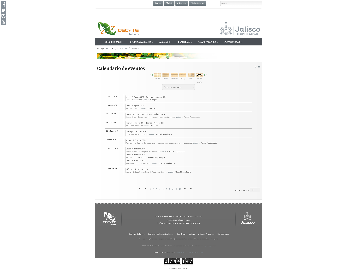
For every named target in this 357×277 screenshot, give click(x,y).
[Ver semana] (174, 74)
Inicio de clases (131, 157)
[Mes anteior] (151, 75)
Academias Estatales (133, 126)
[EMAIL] (259, 67)
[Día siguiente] (204, 75)
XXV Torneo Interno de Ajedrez (137, 163)
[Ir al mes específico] (199, 74)
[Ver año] (157, 74)
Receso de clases (132, 100)
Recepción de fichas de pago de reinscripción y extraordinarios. (149, 117)
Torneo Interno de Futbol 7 (135, 134)
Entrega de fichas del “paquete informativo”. (142, 152)
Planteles (184, 42)
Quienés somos (113, 42)
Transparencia (207, 42)
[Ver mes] (165, 74)
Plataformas (232, 42)
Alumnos (164, 42)
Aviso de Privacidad (206, 234)
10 (180, 189)
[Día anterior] (152, 75)
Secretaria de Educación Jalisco (160, 234)
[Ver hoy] (182, 74)
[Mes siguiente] (206, 75)
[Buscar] (191, 74)
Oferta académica (140, 42)
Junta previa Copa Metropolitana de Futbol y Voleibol (145, 172)
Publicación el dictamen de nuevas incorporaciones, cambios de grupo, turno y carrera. (158, 143)
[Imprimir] (255, 67)
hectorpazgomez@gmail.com (207, 246)
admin (144, 100)
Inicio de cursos (132, 108)
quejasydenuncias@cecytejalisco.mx (189, 252)
